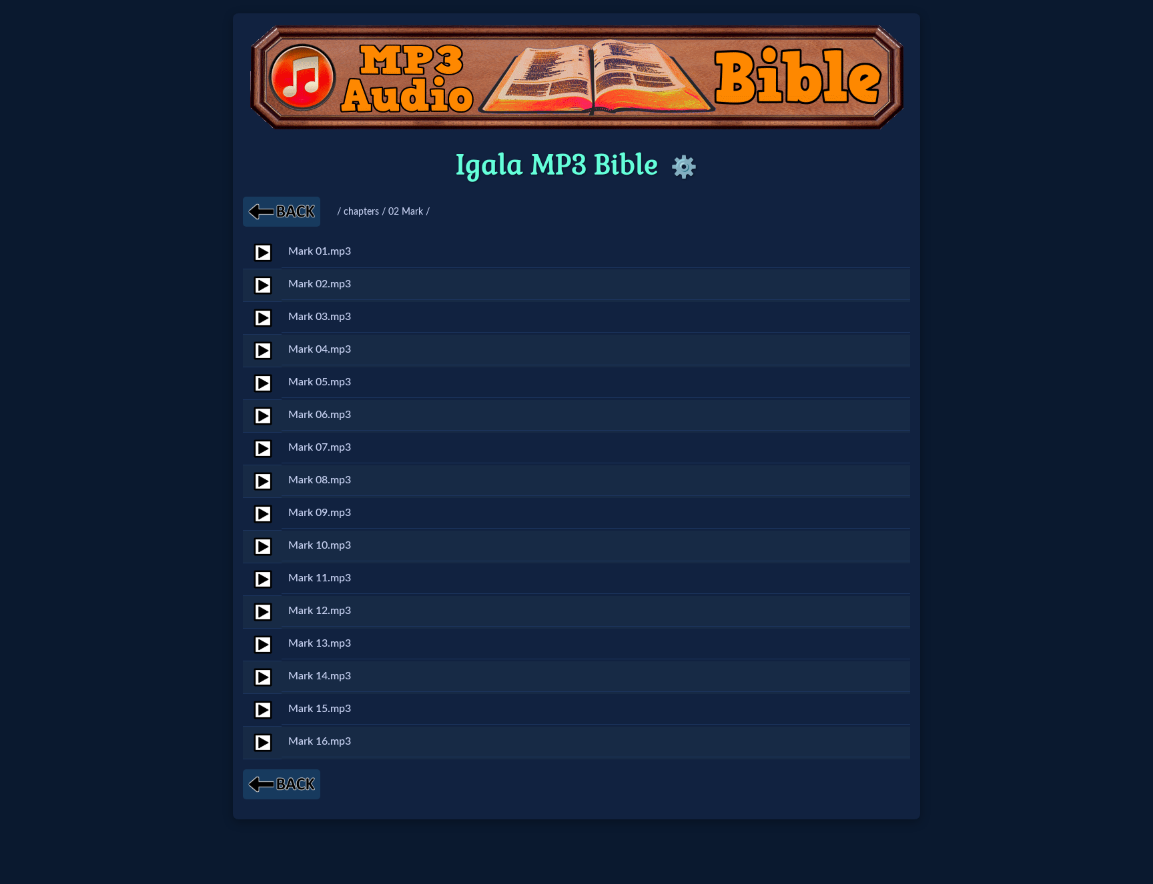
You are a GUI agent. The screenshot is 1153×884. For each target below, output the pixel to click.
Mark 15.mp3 (319, 708)
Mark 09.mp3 (319, 512)
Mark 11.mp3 (319, 578)
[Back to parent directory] (281, 212)
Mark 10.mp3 (319, 545)
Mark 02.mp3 (319, 284)
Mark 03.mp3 (319, 316)
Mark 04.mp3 (319, 349)
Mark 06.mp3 (319, 414)
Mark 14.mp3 (319, 676)
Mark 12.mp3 (319, 610)
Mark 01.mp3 (319, 251)
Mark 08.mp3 (319, 480)
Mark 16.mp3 (319, 741)
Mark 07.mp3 (319, 447)
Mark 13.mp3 (319, 643)
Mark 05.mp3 (319, 382)
